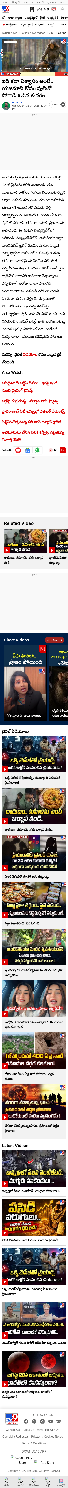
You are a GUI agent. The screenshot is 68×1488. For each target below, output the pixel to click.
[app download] (31, 9)
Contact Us (13, 1429)
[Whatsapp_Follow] (37, 450)
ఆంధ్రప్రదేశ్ (52, 17)
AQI (46, 9)
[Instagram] (42, 1421)
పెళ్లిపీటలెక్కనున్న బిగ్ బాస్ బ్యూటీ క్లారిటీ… (33, 422)
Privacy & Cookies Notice (47, 1436)
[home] (4, 17)
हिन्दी (16, 2)
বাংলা (62, 2)
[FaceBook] (26, 1421)
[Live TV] (53, 9)
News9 (5, 2)
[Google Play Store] (22, 1460)
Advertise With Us (48, 1429)
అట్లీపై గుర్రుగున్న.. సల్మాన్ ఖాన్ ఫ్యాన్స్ (30, 401)
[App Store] (45, 1463)
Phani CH (17, 102)
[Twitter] (34, 1421)
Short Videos (16, 640)
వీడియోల (30, 354)
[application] (34, 56)
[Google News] (58, 1421)
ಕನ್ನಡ (28, 2)
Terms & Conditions (34, 1443)
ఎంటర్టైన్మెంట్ (31, 17)
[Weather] (39, 9)
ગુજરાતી (51, 2)
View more (53, 640)
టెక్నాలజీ (39, 24)
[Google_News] (28, 450)
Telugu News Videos (32, 32)
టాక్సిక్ (51, 24)
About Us (28, 1429)
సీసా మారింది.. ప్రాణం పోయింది (24, 715)
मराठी (40, 2)
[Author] (6, 106)
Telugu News (9, 32)
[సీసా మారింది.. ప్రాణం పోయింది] (25, 683)
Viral (51, 32)
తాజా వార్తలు (15, 17)
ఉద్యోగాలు (11, 24)
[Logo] (5, 9)
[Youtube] (18, 450)
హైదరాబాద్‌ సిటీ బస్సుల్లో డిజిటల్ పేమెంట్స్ (33, 411)
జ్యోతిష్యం (26, 24)
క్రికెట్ (42, 17)
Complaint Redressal (15, 1436)
